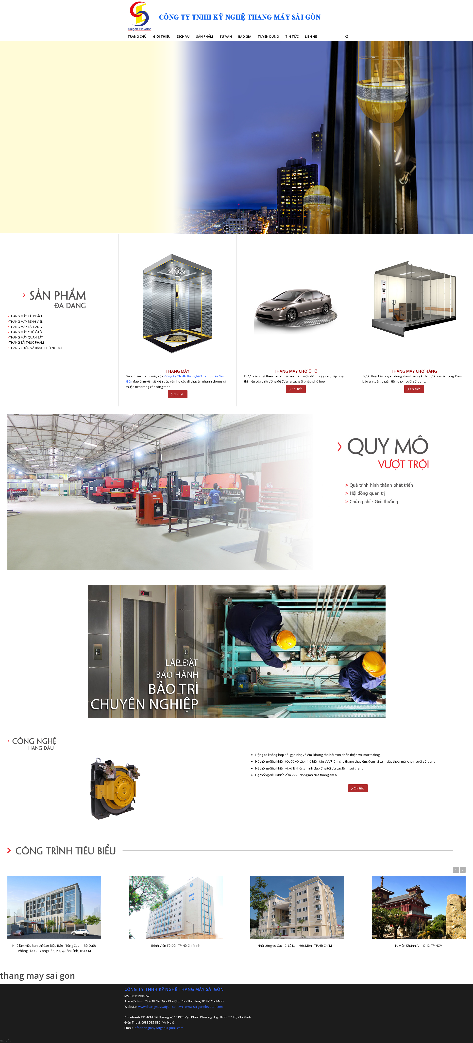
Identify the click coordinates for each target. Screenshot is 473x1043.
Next (463, 870)
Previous (456, 870)
